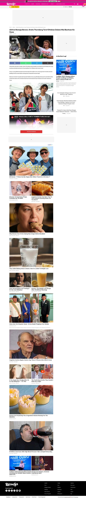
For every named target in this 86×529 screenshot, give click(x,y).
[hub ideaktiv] (77, 3)
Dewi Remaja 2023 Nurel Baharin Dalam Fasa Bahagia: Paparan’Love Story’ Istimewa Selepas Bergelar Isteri (66, 102)
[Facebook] (64, 7)
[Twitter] (66, 7)
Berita (14, 27)
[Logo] (11, 4)
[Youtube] (69, 7)
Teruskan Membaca (31, 131)
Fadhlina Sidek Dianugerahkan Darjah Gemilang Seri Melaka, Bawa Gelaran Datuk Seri (65, 77)
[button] (74, 4)
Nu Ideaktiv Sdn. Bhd (67, 497)
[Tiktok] (68, 7)
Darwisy (57, 81)
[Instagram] (65, 7)
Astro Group (76, 497)
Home (10, 27)
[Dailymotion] (71, 7)
